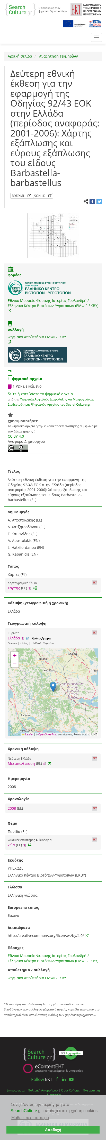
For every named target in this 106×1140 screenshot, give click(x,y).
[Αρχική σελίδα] (36, 9)
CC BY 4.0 (16, 436)
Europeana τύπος (23, 907)
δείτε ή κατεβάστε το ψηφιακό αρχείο (40, 393)
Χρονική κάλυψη (23, 748)
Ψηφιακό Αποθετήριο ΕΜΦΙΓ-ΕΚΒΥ (37, 336)
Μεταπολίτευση (21, 763)
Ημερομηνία (19, 778)
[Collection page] (10, 324)
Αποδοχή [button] (53, 1130)
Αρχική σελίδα (20, 56)
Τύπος (13, 566)
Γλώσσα (15, 887)
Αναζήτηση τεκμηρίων (58, 56)
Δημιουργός (18, 511)
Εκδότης (15, 860)
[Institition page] (11, 269)
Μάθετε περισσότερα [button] (30, 1117)
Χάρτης (14, 587)
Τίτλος (14, 471)
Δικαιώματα (19, 927)
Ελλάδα (14, 638)
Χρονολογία (19, 798)
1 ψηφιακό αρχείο (25, 378)
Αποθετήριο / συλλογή (29, 969)
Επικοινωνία (15, 1090)
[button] (53, 687)
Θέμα (12, 823)
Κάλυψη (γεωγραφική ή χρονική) (38, 602)
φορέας (14, 274)
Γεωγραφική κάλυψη (27, 623)
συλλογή (16, 329)
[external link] (9, 310)
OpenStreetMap (47, 734)
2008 (12, 808)
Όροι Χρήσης (70, 1090)
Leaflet (28, 734)
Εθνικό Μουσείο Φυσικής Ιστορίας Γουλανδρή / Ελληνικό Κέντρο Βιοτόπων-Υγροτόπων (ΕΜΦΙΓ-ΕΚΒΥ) (53, 303)
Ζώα (11, 844)
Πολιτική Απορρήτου (43, 1090)
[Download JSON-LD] (50, 196)
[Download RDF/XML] (29, 196)
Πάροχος (15, 947)
